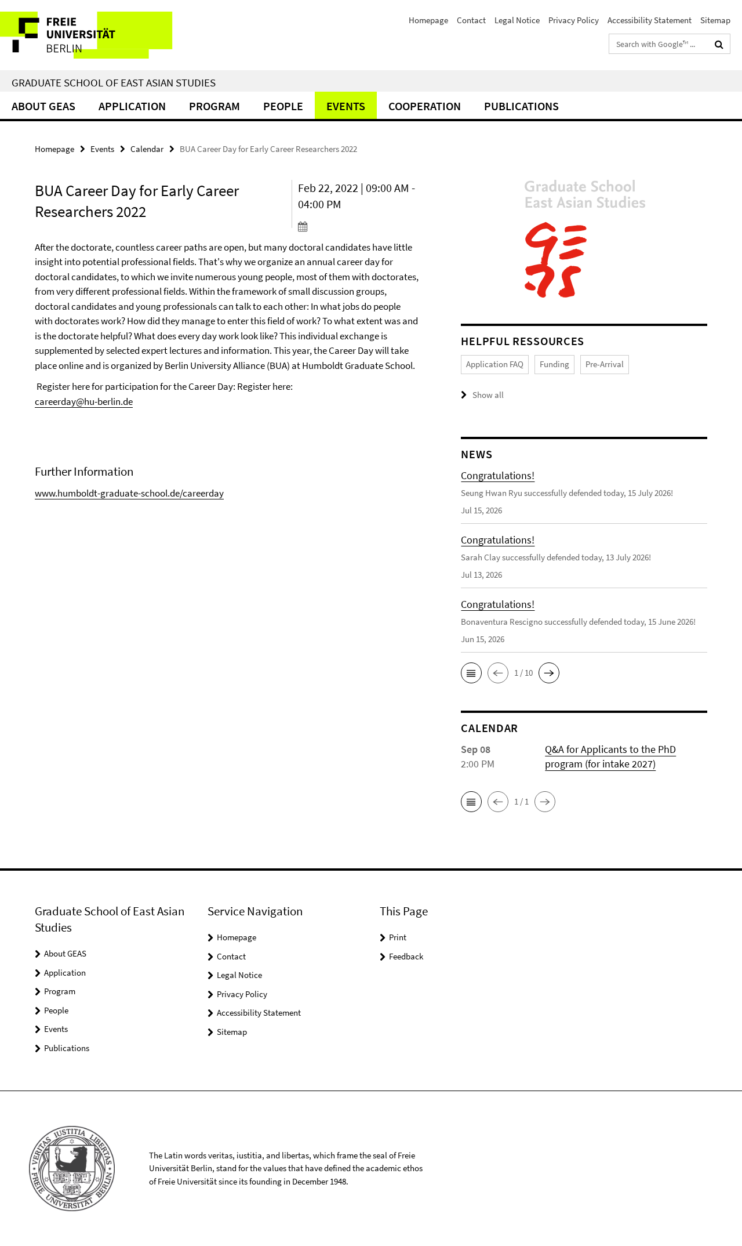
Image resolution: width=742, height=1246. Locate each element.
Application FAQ (494, 364)
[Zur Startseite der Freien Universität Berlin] (97, 35)
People (283, 106)
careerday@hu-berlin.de (84, 401)
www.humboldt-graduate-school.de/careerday (129, 493)
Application (132, 106)
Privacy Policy (573, 20)
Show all (488, 394)
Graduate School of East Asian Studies (114, 82)
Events (345, 106)
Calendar (146, 148)
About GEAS (43, 106)
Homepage (428, 20)
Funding (554, 364)
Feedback (406, 956)
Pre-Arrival (604, 364)
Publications (521, 106)
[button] (471, 672)
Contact (471, 20)
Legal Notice (517, 20)
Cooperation (424, 106)
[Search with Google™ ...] (719, 44)
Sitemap (715, 20)
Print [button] (397, 937)
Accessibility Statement (650, 20)
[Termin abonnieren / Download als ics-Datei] (359, 226)
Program (214, 106)
